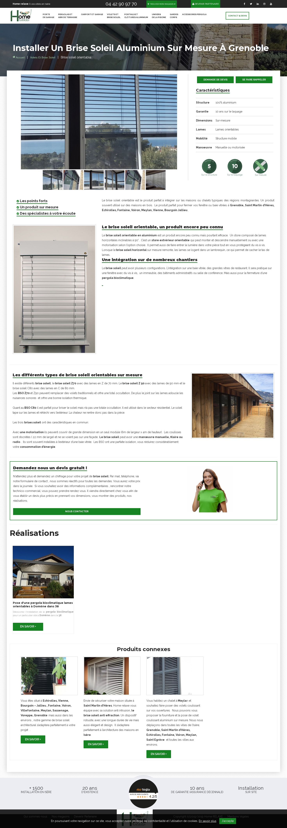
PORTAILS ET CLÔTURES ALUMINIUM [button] (136, 15)
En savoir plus (207, 821)
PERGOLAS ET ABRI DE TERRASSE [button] (67, 15)
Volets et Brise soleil (43, 57)
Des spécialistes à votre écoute (48, 213)
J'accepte (228, 821)
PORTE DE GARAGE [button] (48, 15)
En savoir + (28, 626)
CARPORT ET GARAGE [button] (92, 14)
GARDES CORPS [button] (174, 15)
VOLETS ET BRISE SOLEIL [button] (113, 15)
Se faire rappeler (254, 79)
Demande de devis (215, 79)
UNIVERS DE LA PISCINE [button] (159, 15)
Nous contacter (76, 511)
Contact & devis (237, 16)
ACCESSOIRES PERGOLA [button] (194, 14)
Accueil (20, 57)
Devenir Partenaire (206, 4)
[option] (49, 700)
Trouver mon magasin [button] (161, 4)
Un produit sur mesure (39, 207)
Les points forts (33, 201)
